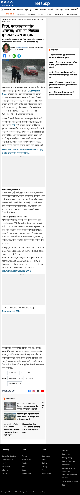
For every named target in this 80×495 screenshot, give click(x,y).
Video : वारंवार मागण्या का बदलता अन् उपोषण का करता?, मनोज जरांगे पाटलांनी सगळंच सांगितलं (63, 64)
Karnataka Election (9, 456)
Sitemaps (65, 478)
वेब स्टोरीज (74, 10)
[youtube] (42, 392)
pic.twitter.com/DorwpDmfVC (16, 271)
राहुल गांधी (48, 14)
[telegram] (19, 56)
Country (24, 470)
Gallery (44, 463)
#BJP (4, 463)
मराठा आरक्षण (31, 14)
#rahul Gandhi (7, 459)
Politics (24, 456)
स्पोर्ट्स (50, 10)
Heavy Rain (13, 373)
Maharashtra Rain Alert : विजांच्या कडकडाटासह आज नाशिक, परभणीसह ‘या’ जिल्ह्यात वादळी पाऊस (12, 429)
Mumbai (25, 463)
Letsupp (4, 19)
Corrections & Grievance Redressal (69, 473)
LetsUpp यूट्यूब (58, 14)
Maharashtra (26, 459)
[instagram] (33, 392)
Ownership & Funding (70, 481)
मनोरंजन (43, 10)
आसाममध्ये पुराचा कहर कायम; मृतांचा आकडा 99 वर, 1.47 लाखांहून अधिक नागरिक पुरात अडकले (28, 416)
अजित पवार (5, 470)
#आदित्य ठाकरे (6, 474)
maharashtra (13, 19)
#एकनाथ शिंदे (6, 467)
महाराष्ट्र (20, 10)
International (26, 474)
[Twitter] (9, 56)
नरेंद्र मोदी (40, 14)
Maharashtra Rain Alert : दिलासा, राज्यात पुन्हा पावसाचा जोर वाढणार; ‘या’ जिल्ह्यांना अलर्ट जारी (27, 406)
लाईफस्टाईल (59, 10)
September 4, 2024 (11, 311)
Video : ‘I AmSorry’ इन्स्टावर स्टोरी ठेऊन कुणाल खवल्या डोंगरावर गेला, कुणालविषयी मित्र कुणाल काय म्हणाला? (63, 84)
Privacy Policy (67, 458)
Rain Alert (30, 378)
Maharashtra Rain (15, 378)
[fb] (29, 392)
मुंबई (26, 10)
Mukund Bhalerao (21, 47)
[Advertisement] (23, 172)
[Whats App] (14, 56)
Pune (24, 467)
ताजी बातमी (54, 50)
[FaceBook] (4, 56)
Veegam (44, 492)
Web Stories (46, 474)
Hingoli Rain (25, 373)
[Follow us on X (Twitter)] (38, 392)
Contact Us (66, 454)
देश (14, 10)
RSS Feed (65, 485)
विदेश (36, 10)
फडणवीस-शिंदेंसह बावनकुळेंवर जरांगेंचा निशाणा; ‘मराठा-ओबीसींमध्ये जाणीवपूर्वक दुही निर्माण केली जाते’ (63, 74)
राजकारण (7, 10)
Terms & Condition (68, 461)
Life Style (45, 467)
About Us (65, 450)
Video (44, 470)
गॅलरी (67, 10)
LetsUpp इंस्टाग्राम (71, 14)
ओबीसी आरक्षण (21, 14)
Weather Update (15, 383)
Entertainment (47, 456)
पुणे (31, 10)
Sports (44, 459)
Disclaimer (65, 465)
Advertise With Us (68, 468)
